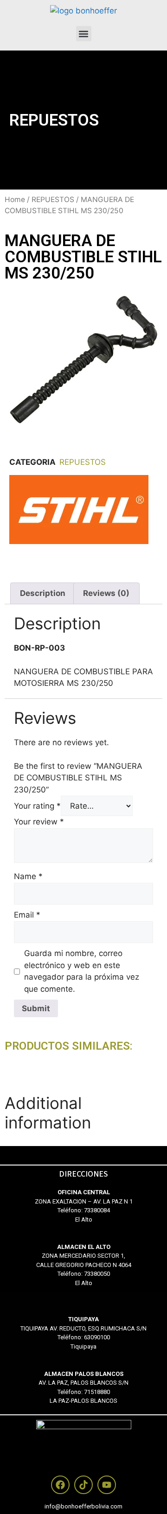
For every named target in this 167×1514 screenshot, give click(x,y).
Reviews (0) (106, 593)
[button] (83, 33)
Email (27, 914)
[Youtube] (106, 1485)
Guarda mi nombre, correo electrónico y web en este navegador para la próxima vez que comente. (81, 971)
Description (42, 593)
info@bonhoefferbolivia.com (83, 1506)
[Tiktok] (83, 1485)
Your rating (37, 806)
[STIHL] (78, 541)
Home (15, 199)
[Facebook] (60, 1485)
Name (28, 876)
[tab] (43, 593)
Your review (39, 821)
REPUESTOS (54, 120)
